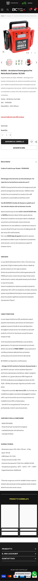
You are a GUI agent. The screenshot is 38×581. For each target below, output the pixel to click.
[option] (19, 37)
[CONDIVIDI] (35, 142)
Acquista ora (19, 148)
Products (9, 16)
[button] (31, 53)
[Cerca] (8, 10)
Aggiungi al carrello (14, 142)
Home (2, 16)
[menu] (2, 10)
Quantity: (4, 130)
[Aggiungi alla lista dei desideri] (31, 141)
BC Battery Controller (13, 99)
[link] (10, 530)
